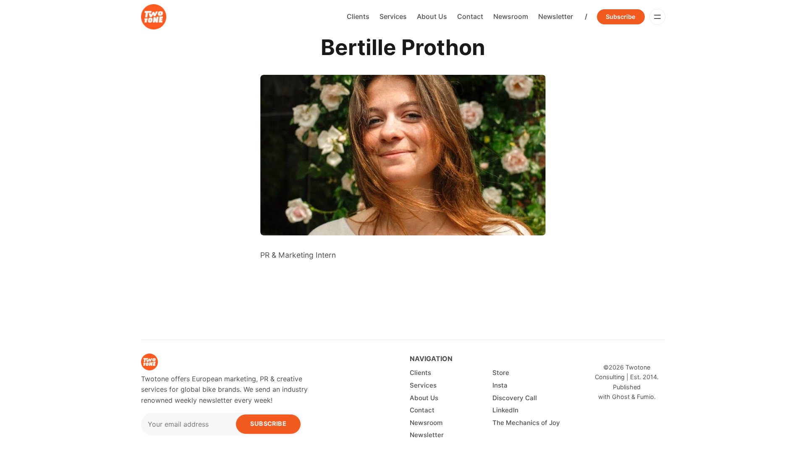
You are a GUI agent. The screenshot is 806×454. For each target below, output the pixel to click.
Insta (500, 385)
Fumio (645, 396)
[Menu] (657, 16)
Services (393, 16)
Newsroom (510, 16)
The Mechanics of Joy (526, 423)
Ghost (621, 396)
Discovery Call (514, 398)
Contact (470, 16)
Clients (358, 16)
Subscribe (621, 16)
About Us (432, 16)
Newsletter (555, 16)
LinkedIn (505, 410)
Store (500, 373)
